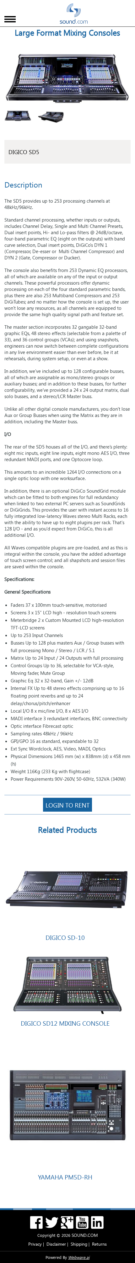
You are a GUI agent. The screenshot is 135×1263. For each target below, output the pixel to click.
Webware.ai (78, 1257)
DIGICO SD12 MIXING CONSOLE (65, 1022)
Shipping (79, 1244)
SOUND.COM (85, 1235)
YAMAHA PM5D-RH (65, 1176)
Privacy (35, 1244)
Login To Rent (67, 804)
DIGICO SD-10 (65, 937)
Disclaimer (56, 1244)
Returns (99, 1244)
